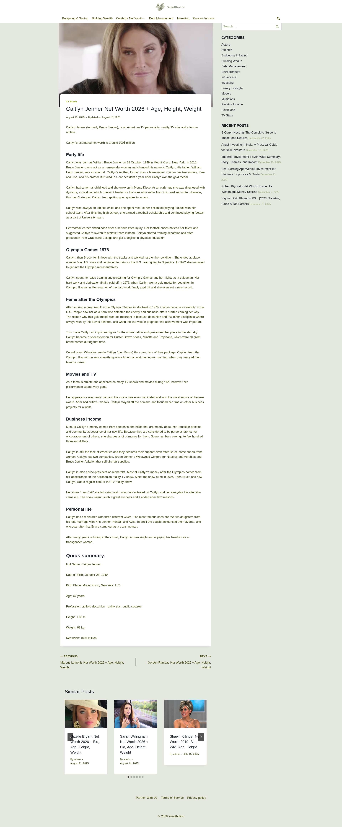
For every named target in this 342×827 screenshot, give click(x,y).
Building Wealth (102, 18)
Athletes (226, 50)
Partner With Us (146, 797)
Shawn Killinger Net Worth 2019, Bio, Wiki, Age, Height (185, 741)
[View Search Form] (278, 18)
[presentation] (86, 714)
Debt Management (161, 18)
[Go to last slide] (70, 737)
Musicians (228, 99)
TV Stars (71, 101)
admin (77, 759)
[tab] (128, 777)
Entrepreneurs (230, 72)
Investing (183, 18)
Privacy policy (196, 797)
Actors (225, 44)
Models (226, 93)
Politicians (228, 110)
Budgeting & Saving (75, 18)
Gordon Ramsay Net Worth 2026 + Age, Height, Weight (179, 662)
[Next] (201, 737)
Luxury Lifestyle (232, 88)
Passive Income (203, 18)
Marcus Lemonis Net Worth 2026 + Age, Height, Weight (92, 662)
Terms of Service (172, 797)
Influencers (228, 77)
